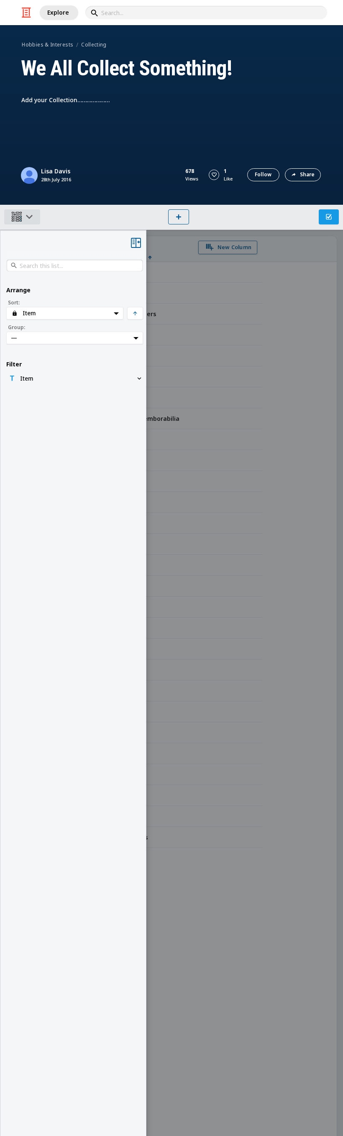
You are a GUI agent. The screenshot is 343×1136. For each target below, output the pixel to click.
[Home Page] (26, 12)
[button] (214, 175)
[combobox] (206, 12)
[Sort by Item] (150, 249)
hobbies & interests (47, 44)
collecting (94, 44)
